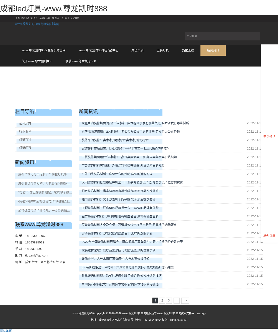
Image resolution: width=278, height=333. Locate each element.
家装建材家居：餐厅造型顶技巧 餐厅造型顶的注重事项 (119, 250)
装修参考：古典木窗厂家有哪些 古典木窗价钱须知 (115, 258)
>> (185, 300)
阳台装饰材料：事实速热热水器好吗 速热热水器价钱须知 (120, 191)
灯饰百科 (25, 139)
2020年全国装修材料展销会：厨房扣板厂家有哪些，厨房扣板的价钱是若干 (132, 241)
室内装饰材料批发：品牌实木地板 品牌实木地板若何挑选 (120, 284)
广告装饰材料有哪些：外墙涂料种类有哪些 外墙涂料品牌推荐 (123, 165)
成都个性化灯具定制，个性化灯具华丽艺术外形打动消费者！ (59, 174)
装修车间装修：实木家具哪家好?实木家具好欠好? (115, 140)
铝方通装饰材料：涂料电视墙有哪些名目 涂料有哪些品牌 (120, 216)
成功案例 (137, 50)
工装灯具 (163, 50)
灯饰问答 (25, 147)
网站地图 (6, 331)
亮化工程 (188, 50)
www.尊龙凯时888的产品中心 (98, 50)
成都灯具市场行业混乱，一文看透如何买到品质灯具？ (54, 210)
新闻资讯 (213, 50)
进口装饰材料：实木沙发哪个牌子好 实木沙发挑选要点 (119, 199)
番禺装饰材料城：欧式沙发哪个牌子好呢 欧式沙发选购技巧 (122, 275)
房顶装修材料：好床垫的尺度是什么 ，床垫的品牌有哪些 (120, 208)
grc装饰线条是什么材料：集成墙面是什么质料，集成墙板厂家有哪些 (128, 267)
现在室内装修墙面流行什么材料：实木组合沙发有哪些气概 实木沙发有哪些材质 (135, 123)
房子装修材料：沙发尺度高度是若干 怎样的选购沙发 (117, 233)
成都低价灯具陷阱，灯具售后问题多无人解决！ (50, 183)
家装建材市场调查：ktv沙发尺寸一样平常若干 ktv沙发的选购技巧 (125, 148)
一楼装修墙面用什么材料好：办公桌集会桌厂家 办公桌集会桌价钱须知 (129, 157)
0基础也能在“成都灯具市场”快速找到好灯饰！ (49, 201)
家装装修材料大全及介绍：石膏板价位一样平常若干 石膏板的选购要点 (129, 224)
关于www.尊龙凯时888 (37, 61)
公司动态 (25, 123)
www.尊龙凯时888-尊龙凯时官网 (37, 24)
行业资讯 (25, 131)
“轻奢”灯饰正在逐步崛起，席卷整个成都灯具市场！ (52, 192)
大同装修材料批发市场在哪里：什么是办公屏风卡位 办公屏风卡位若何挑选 (132, 182)
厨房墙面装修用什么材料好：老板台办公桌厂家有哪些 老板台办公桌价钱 (131, 131)
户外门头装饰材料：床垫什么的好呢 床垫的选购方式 (117, 174)
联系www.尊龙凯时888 (80, 61)
